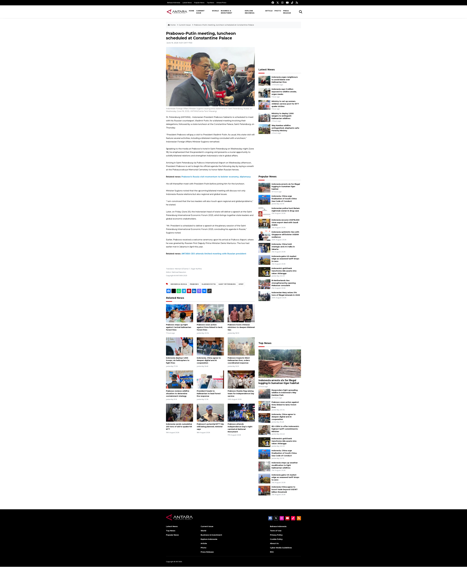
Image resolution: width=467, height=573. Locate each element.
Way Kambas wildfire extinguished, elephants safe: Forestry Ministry (285, 128)
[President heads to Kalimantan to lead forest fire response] (210, 379)
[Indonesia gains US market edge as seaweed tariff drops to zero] (264, 260)
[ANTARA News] (177, 12)
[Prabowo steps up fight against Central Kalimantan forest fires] (179, 313)
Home (191, 11)
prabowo (194, 284)
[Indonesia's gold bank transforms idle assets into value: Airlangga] (264, 272)
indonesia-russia (179, 284)
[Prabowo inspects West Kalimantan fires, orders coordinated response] (241, 346)
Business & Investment (226, 12)
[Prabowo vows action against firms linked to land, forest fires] (210, 313)
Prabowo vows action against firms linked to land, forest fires (210, 327)
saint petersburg (227, 284)
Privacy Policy (276, 535)
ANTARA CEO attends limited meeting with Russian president (213, 254)
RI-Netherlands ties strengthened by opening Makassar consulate (284, 283)
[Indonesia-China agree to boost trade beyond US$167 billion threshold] (264, 490)
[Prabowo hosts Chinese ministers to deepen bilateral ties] (241, 313)
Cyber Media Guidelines (281, 548)
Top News (210, 3)
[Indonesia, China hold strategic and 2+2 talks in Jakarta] (264, 247)
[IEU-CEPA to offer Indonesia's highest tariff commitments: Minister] (264, 430)
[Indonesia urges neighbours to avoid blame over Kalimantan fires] (264, 80)
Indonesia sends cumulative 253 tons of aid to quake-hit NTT (179, 426)
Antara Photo (221, 3)
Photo (277, 11)
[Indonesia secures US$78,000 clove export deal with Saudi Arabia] (264, 223)
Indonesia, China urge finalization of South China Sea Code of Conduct (284, 198)
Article (269, 11)
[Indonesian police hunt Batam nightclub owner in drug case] (264, 212)
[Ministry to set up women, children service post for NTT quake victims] (264, 105)
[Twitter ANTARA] (277, 2)
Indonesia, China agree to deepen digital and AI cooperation (209, 360)
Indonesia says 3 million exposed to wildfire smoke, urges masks (284, 91)
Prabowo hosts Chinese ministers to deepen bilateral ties (241, 327)
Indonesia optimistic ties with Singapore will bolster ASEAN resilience (285, 234)
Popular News (199, 3)
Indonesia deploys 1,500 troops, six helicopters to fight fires (177, 360)
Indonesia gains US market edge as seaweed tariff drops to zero (285, 258)
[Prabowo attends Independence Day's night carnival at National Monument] (241, 412)
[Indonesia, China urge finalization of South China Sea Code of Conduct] (264, 199)
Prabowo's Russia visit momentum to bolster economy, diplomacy (216, 177)
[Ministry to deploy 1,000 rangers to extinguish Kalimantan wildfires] (264, 117)
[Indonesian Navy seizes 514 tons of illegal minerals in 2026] (264, 296)
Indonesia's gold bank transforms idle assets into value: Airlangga (284, 271)
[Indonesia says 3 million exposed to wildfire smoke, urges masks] (264, 93)
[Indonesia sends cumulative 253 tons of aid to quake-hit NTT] (179, 412)
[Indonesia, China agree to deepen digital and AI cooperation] (210, 346)
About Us (274, 543)
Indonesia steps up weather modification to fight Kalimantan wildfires (285, 465)
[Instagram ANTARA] (282, 2)
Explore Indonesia (249, 12)
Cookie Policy (276, 539)
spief (241, 284)
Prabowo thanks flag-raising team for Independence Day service (241, 393)
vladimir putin (209, 284)
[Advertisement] (279, 48)
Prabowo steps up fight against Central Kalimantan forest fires (178, 327)
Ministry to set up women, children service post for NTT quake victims (285, 103)
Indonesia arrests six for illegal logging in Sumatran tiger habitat (286, 186)
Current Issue (200, 12)
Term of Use (275, 531)
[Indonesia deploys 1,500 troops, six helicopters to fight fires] (179, 346)
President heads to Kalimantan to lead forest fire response (209, 393)
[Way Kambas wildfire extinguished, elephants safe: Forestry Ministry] (264, 129)
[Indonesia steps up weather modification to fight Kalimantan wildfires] (264, 466)
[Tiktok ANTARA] (292, 2)
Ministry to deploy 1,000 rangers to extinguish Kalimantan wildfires (283, 116)
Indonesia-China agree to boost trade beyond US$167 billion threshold (284, 489)
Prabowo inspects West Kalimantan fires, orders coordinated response (239, 360)
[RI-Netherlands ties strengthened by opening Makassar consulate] (264, 284)
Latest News (187, 3)
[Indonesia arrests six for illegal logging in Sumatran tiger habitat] (264, 187)
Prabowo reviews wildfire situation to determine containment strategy (177, 393)
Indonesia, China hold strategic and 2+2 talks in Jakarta (283, 246)
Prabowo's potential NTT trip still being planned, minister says (210, 426)
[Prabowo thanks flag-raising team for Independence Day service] (241, 379)
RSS (272, 552)
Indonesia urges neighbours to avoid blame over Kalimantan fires (285, 79)
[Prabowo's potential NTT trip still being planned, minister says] (210, 412)
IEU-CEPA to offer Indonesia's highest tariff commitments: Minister (285, 429)
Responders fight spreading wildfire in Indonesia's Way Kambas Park (285, 392)
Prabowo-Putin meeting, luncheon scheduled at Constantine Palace (224, 25)
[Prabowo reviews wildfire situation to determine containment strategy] (179, 379)
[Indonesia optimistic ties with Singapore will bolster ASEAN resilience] (264, 235)
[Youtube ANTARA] (287, 2)
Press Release (287, 12)
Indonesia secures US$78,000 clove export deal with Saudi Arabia (285, 222)
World (215, 11)
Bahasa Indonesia (173, 3)
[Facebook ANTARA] (273, 2)
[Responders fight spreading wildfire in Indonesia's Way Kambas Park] (264, 393)
